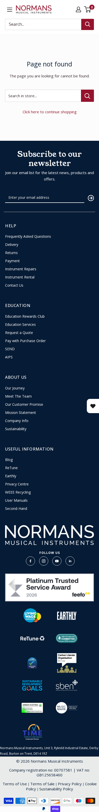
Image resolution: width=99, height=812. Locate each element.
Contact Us (14, 285)
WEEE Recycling (18, 492)
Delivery (11, 244)
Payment (12, 261)
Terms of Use (15, 783)
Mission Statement (20, 412)
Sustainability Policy (56, 788)
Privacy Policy (70, 783)
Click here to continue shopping (50, 111)
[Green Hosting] (32, 708)
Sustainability (15, 429)
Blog (9, 459)
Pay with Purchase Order (25, 341)
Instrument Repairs (20, 269)
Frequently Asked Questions (28, 236)
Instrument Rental (20, 277)
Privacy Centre (17, 484)
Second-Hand (16, 508)
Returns (11, 253)
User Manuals (16, 500)
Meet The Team (18, 396)
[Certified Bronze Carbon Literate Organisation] (67, 663)
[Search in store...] (87, 96)
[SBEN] (67, 685)
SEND (10, 349)
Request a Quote (19, 332)
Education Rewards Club (25, 316)
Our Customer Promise (24, 404)
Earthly (10, 476)
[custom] (30, 561)
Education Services (20, 324)
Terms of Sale (42, 783)
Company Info (16, 421)
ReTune (11, 468)
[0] (88, 9)
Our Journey (15, 388)
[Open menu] (9, 10)
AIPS (9, 357)
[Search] (87, 24)
